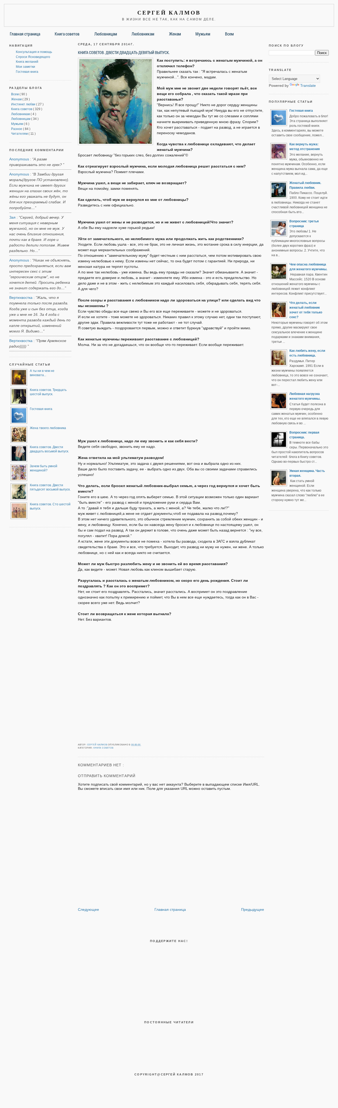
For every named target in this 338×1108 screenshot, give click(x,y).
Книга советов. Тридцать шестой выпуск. (48, 392)
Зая (12, 217)
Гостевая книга (27, 72)
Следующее (88, 909)
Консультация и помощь (34, 52)
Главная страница (25, 34)
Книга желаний (27, 62)
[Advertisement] (171, 390)
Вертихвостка (20, 297)
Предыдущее (252, 909)
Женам (175, 34)
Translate (308, 85)
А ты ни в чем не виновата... (42, 373)
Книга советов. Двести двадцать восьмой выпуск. (49, 449)
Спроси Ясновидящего (33, 57)
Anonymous (19, 159)
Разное (17, 129)
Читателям (20, 134)
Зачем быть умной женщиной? (43, 468)
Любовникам (143, 34)
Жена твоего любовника (48, 428)
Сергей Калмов (169, 13)
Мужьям (202, 34)
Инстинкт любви (23, 104)
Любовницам (105, 34)
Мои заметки (25, 67)
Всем (229, 34)
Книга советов (67, 34)
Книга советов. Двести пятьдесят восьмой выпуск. (50, 487)
